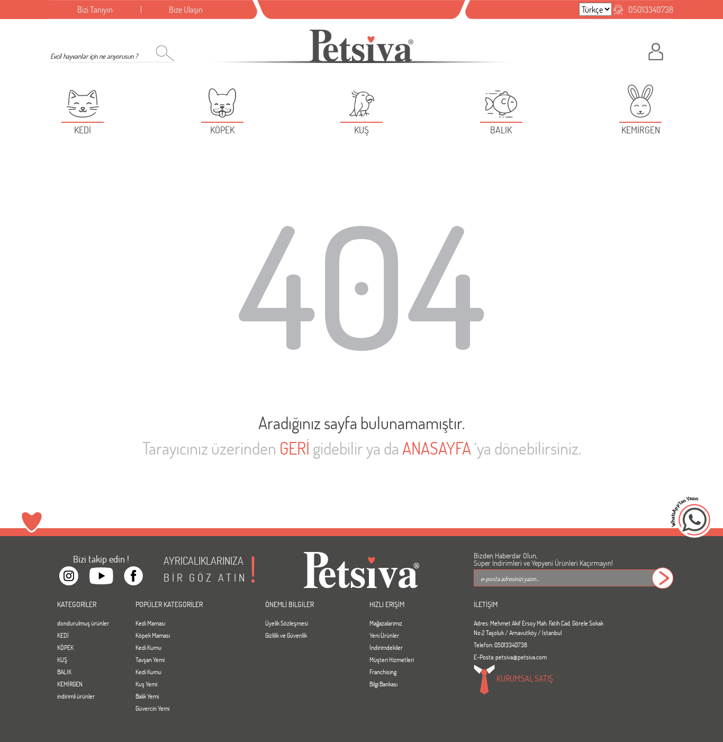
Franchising (382, 671)
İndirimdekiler (386, 647)
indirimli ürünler (76, 696)
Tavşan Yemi (150, 659)
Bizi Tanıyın (95, 9)
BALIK (64, 671)
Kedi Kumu (148, 647)
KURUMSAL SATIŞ (524, 678)
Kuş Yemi (146, 684)
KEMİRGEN (70, 684)
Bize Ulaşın (186, 9)
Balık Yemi (147, 696)
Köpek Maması (152, 635)
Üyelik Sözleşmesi (286, 623)
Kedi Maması (150, 623)
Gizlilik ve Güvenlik (286, 635)
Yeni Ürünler (384, 635)
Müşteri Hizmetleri (391, 659)
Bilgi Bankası (383, 684)
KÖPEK (65, 647)
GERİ (294, 448)
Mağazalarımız (385, 623)
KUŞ (62, 659)
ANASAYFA (436, 448)
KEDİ (63, 635)
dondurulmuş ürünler (83, 623)
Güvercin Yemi (152, 708)
